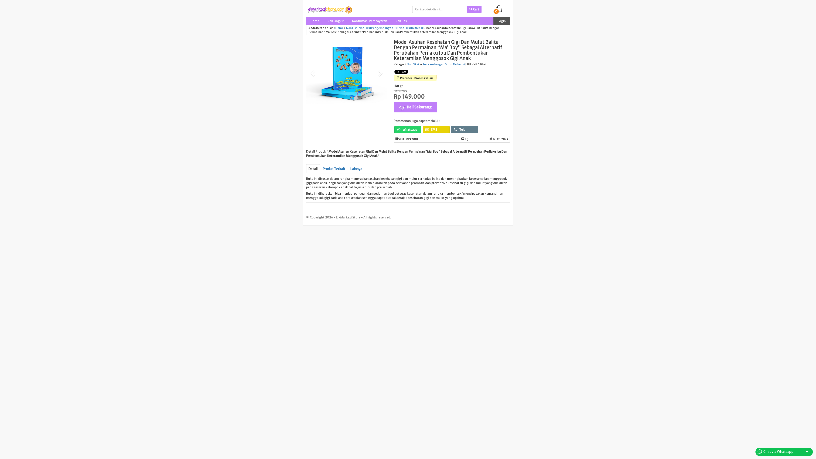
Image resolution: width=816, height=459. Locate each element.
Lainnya (356, 169)
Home (314, 21)
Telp (462, 130)
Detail (313, 169)
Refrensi (417, 28)
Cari (475, 9)
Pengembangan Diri (384, 28)
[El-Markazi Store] (330, 9)
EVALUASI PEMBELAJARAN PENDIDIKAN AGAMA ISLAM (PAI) (65, 453)
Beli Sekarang (419, 107)
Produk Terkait (334, 169)
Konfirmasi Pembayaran (369, 21)
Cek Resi (402, 21)
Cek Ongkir (336, 21)
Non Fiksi (352, 28)
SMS (433, 130)
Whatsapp (409, 130)
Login (502, 21)
